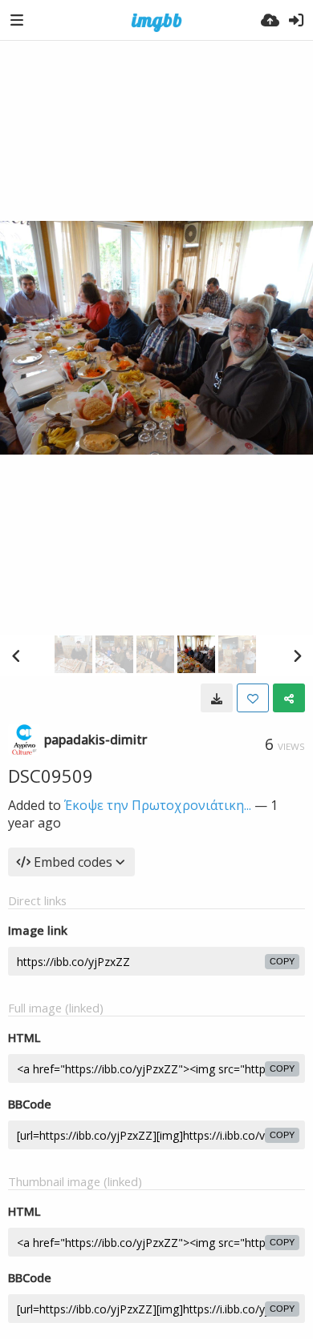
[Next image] (297, 655)
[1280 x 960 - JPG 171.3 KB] (217, 698)
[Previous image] (16, 655)
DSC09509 (50, 776)
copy (282, 961)
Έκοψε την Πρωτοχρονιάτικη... (157, 805)
